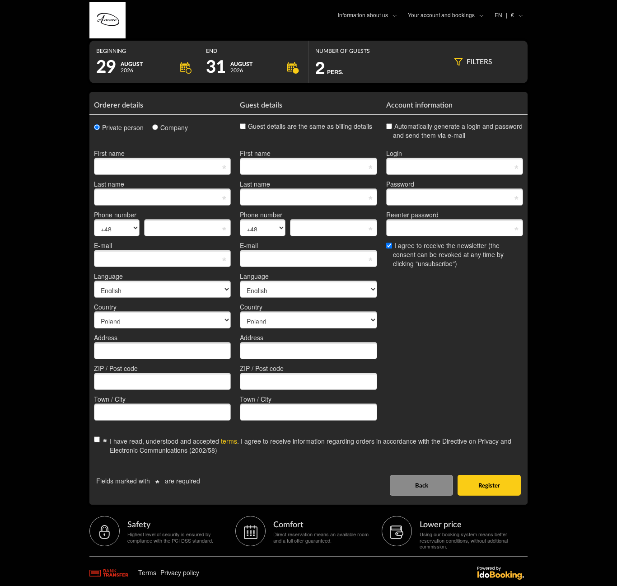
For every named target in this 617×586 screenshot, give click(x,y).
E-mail (103, 245)
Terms (147, 572)
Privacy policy (179, 572)
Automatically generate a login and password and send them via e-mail (458, 131)
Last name (109, 183)
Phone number (115, 214)
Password (400, 183)
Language (108, 276)
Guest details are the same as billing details (310, 126)
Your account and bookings (441, 15)
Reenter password (412, 214)
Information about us (363, 15)
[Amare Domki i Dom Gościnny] (162, 20)
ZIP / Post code (116, 368)
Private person (123, 127)
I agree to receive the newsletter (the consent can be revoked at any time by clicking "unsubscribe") (448, 254)
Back (421, 486)
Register (489, 486)
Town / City (110, 398)
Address (105, 337)
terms (229, 440)
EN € (504, 15)
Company (174, 127)
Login (394, 153)
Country (105, 306)
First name (109, 153)
